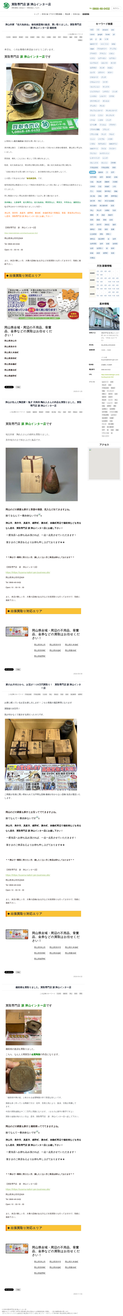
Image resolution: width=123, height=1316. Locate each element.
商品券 (67, 14)
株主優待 (93, 205)
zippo (92, 48)
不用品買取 (37, 694)
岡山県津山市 (40, 645)
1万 (98, 30)
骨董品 (80, 40)
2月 (101, 271)
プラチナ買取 (94, 129)
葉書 (112, 229)
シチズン (106, 91)
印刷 (18, 387)
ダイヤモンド (94, 101)
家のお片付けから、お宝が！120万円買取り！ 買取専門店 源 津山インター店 (43, 686)
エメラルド (94, 63)
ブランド (106, 129)
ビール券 (93, 124)
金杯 (101, 243)
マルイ (111, 134)
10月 (109, 282)
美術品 (65, 37)
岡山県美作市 (55, 645)
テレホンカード (111, 110)
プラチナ (112, 124)
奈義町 (32, 37)
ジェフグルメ (94, 91)
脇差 (71, 37)
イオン (111, 53)
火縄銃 (49, 37)
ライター (112, 148)
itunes (108, 34)
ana (112, 30)
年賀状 (99, 191)
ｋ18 (106, 39)
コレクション (94, 87)
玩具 (114, 210)
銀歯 (91, 253)
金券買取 (93, 243)
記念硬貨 (93, 234)
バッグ (108, 120)
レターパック (94, 158)
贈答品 (92, 239)
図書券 (107, 182)
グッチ (103, 77)
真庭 (54, 37)
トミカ (92, 115)
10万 (91, 30)
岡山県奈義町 (55, 650)
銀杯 (112, 248)
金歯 (107, 243)
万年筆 (113, 163)
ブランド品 (94, 134)
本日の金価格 (109, 201)
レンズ (105, 158)
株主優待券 (104, 205)
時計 (99, 201)
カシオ (102, 67)
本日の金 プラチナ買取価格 (52, 14)
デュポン (93, 105)
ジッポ (114, 91)
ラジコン (93, 153)
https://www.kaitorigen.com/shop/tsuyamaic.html (21, 233)
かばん (110, 67)
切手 (112, 172)
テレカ (102, 105)
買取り (108, 234)
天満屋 (115, 182)
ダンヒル (106, 101)
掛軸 (38, 37)
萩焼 (81, 412)
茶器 (75, 37)
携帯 (106, 196)
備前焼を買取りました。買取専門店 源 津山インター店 (43, 987)
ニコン (100, 115)
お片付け (93, 67)
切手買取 (93, 177)
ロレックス (94, 163)
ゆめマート (94, 148)
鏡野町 (80, 694)
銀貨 (98, 253)
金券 (114, 239)
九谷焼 (8, 37)
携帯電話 (114, 196)
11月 (113, 282)
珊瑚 (91, 215)
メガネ (110, 139)
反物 (115, 177)
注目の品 (76, 14)
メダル (92, 144)
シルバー (103, 96)
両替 (114, 167)
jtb (100, 39)
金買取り (100, 248)
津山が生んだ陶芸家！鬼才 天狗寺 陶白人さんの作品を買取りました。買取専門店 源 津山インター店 (43, 404)
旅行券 (92, 201)
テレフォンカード (96, 110)
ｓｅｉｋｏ (104, 44)
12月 (117, 282)
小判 (114, 186)
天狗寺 (47, 412)
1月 (97, 271)
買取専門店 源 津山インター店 (31, 4)
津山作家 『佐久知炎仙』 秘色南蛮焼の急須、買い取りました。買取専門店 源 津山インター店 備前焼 (43, 26)
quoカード (93, 44)
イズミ (92, 58)
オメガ (113, 63)
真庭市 (110, 215)
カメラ (92, 72)
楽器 (112, 205)
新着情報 (86, 14)
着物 (104, 220)
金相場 (115, 243)
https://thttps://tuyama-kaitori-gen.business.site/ (28, 572)
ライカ (103, 148)
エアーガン (102, 58)
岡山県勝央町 (70, 650)
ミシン (92, 139)
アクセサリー (102, 48)
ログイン (116, 8)
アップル (113, 48)
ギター (110, 72)
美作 (59, 37)
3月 (105, 271)
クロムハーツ (94, 82)
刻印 (101, 177)
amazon (105, 30)
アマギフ (93, 53)
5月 (113, 278)
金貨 (91, 248)
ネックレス (110, 115)
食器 (112, 253)
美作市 (99, 224)
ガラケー (101, 72)
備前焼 (15, 37)
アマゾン (103, 53)
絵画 (111, 220)
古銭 (26, 37)
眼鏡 (98, 220)
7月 (97, 275)
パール (92, 120)
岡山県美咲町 (40, 650)
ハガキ (100, 120)
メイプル (101, 139)
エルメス (104, 63)
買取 (81, 37)
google (100, 34)
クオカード (94, 77)
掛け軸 (54, 412)
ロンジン (104, 163)
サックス (106, 87)
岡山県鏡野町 (40, 656)
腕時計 (92, 229)
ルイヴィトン (104, 153)
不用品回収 (28, 694)
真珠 (91, 220)
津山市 (99, 210)
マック (103, 134)
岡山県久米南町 (71, 645)
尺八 (91, 191)
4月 (109, 271)
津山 (43, 37)
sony (113, 44)
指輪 (115, 191)
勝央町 (21, 37)
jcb (91, 39)
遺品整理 (73, 694)
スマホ (111, 96)
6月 (117, 278)
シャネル (93, 96)
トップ (36, 14)
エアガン (112, 58)
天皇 (99, 186)
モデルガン (102, 144)
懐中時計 (108, 191)
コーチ (105, 82)
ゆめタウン (113, 144)
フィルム (103, 124)
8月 (101, 275)
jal (114, 34)
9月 (105, 289)
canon (92, 34)
